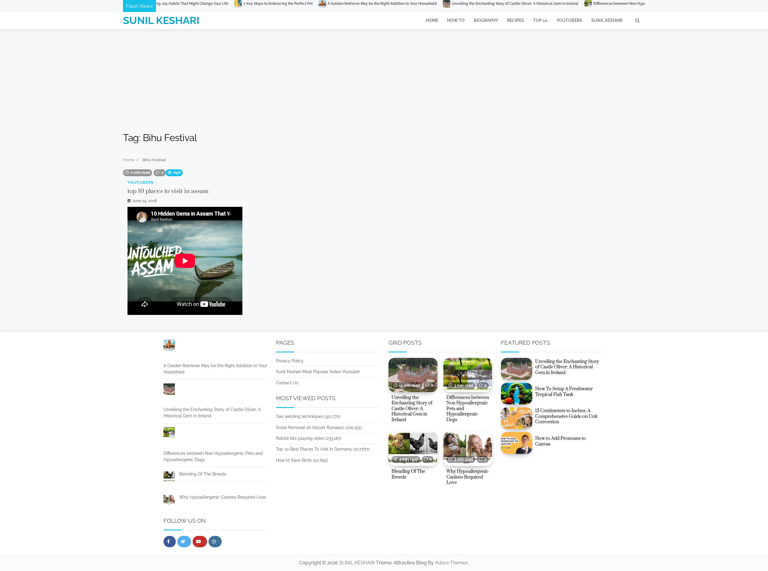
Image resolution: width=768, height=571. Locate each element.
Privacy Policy (290, 360)
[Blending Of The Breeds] (169, 477)
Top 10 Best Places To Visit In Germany (314, 449)
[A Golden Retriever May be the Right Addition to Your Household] (169, 346)
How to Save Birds (294, 460)
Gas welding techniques (299, 416)
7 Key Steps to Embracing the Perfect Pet (239, 4)
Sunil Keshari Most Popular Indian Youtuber (318, 371)
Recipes (515, 20)
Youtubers (569, 20)
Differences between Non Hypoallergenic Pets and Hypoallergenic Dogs (616, 4)
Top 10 (540, 20)
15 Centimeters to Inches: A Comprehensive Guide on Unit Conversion (566, 416)
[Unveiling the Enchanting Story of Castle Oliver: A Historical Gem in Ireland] (169, 390)
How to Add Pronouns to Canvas (560, 441)
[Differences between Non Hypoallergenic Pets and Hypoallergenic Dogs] (169, 433)
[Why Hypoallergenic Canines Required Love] (169, 500)
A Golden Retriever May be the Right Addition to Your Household (343, 4)
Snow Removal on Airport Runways (310, 427)
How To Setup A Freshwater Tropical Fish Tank (564, 391)
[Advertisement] (384, 74)
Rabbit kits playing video (300, 438)
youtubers (141, 182)
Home (432, 20)
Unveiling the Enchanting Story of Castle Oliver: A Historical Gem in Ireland (476, 4)
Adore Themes (451, 563)
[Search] (637, 20)
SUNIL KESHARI (161, 20)
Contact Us (287, 382)
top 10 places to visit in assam (168, 191)
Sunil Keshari (606, 20)
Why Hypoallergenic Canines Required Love (222, 497)
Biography (486, 20)
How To (456, 20)
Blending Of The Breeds (202, 474)
